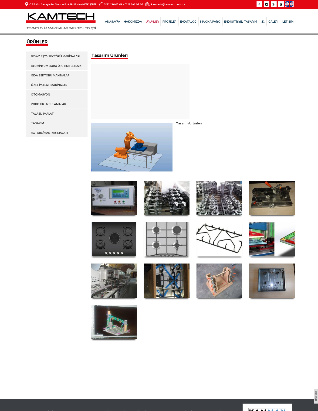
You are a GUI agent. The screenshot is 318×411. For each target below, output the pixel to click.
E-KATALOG (188, 21)
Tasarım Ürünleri (109, 55)
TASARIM (37, 123)
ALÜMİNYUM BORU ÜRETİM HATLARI (55, 65)
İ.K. (263, 21)
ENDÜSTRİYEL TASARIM (240, 21)
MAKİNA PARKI (210, 21)
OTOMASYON (40, 94)
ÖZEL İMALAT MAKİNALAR (48, 84)
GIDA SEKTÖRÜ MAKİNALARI (50, 75)
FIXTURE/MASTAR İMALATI (49, 132)
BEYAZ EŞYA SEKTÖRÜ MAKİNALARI (55, 56)
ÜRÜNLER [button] (152, 21)
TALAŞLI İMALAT (42, 113)
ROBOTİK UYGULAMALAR (48, 104)
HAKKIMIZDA (133, 21)
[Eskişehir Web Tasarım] (316, 402)
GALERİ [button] (273, 21)
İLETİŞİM (288, 21)
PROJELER (169, 21)
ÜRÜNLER (37, 41)
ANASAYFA (112, 21)
